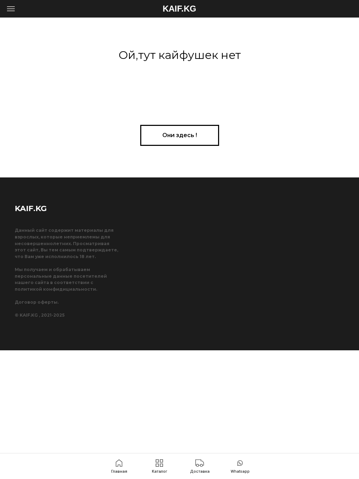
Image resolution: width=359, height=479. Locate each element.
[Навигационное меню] (11, 8)
